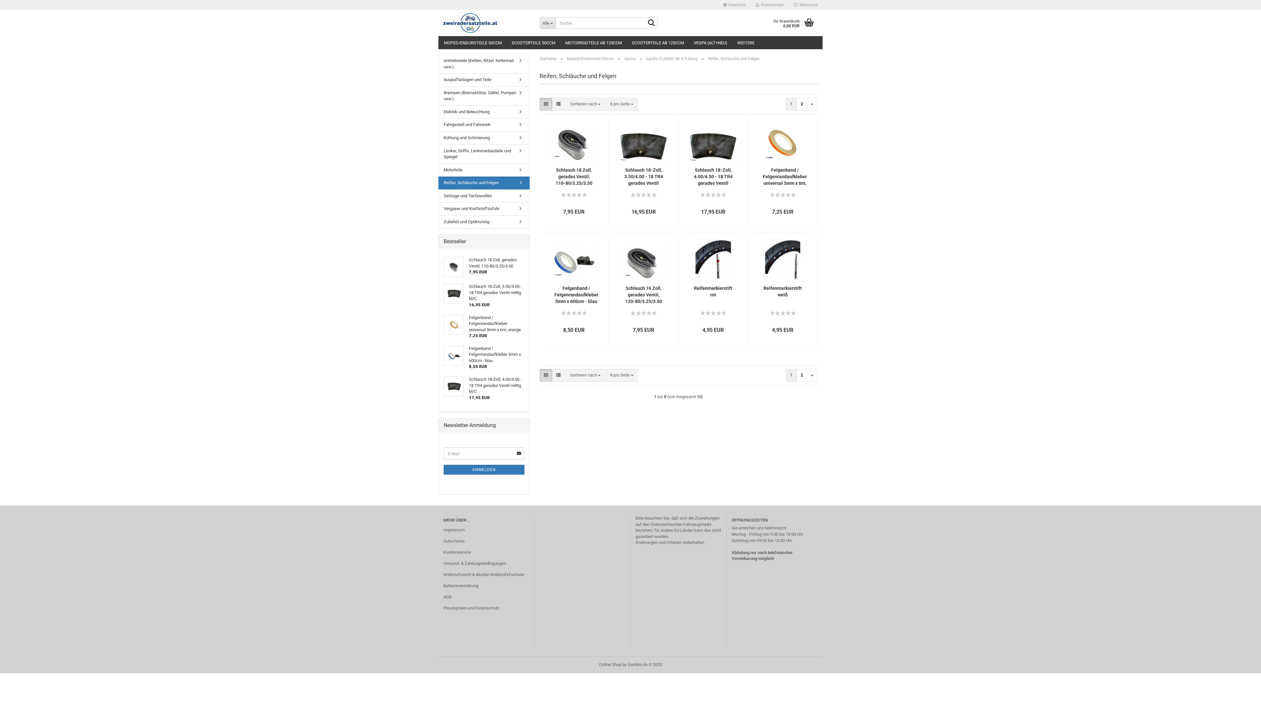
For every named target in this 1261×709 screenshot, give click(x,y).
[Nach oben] (1243, 699)
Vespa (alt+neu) (710, 42)
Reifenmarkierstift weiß (782, 291)
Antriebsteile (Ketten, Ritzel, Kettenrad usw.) (479, 63)
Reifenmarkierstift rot (713, 291)
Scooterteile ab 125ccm (658, 42)
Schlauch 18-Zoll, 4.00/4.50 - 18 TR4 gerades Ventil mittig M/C (713, 176)
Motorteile (453, 169)
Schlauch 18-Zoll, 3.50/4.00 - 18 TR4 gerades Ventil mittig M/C (643, 176)
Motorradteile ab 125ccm (593, 42)
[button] (734, 5)
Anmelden (484, 469)
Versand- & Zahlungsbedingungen (474, 563)
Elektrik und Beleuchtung (467, 111)
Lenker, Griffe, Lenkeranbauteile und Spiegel (477, 154)
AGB (447, 596)
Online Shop (610, 664)
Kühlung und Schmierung (467, 137)
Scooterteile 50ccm (533, 42)
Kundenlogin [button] (771, 5)
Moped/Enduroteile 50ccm (473, 42)
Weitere (746, 42)
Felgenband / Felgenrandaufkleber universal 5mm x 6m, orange (785, 176)
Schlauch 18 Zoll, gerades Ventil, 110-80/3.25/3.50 (574, 176)
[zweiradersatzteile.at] (486, 23)
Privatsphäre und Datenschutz (471, 608)
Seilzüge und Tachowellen (468, 195)
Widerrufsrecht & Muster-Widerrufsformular (483, 574)
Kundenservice (457, 552)
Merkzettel (808, 5)
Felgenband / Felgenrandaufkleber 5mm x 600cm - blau (576, 295)
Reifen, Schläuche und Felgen (471, 182)
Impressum (454, 529)
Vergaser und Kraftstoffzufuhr (471, 208)
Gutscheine (454, 541)
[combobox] (585, 104)
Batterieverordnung (460, 585)
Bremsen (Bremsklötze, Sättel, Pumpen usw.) (480, 95)
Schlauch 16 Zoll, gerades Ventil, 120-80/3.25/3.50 (643, 295)
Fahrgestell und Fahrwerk (467, 124)
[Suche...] (651, 23)
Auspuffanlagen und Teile (467, 79)
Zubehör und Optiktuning (466, 221)
